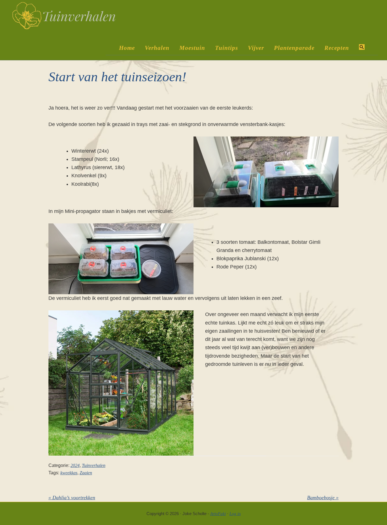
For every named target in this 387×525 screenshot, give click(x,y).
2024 (75, 465)
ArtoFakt (218, 513)
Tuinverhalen (93, 465)
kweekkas (68, 472)
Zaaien (86, 472)
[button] (362, 47)
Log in (235, 513)
